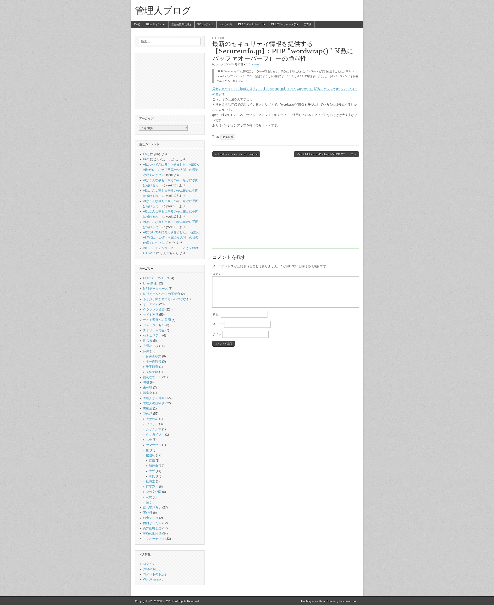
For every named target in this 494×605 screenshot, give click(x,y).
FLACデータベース (156, 278)
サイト (217, 334)
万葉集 (308, 24)
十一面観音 (153, 361)
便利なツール (152, 377)
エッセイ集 (225, 24)
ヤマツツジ (153, 445)
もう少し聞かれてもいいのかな (164, 299)
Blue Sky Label (155, 24)
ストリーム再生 (154, 330)
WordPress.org (153, 579)
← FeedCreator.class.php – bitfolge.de (236, 154)
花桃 (149, 497)
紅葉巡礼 (152, 486)
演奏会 (147, 392)
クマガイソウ (155, 434)
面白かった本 (152, 523)
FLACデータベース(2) (284, 24)
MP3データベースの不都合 (161, 293)
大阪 (152, 471)
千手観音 (152, 366)
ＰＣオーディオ (154, 538)
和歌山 (153, 465)
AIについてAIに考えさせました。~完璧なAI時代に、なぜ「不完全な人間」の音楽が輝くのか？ (171, 170)
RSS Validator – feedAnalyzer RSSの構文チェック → (326, 154)
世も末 (147, 340)
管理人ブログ (163, 10)
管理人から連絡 (154, 398)
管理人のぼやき (154, 403)
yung (219, 64)
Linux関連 (218, 37)
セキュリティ (152, 335)
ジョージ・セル (154, 325)
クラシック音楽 (154, 309)
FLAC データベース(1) (251, 24)
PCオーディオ (205, 24)
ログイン (149, 563)
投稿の (151, 569)
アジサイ (152, 424)
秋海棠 (150, 481)
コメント (218, 273)
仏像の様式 (153, 356)
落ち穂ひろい (152, 507)
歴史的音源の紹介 (181, 24)
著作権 (147, 512)
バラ (149, 439)
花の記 (147, 413)
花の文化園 (153, 491)
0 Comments (253, 64)
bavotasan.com (348, 601)
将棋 (146, 382)
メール (217, 324)
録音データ (150, 518)
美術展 (147, 408)
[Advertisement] (285, 205)
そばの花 (152, 419)
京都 (152, 460)
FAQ (137, 24)
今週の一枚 (150, 346)
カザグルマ (153, 429)
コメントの (154, 574)
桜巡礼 (150, 455)
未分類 (147, 387)
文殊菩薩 (152, 372)
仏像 (146, 351)
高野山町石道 (152, 528)
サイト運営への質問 (157, 320)
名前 (216, 314)
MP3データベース (155, 288)
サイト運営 (150, 314)
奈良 (152, 476)
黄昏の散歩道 (152, 533)
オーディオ (150, 304)
